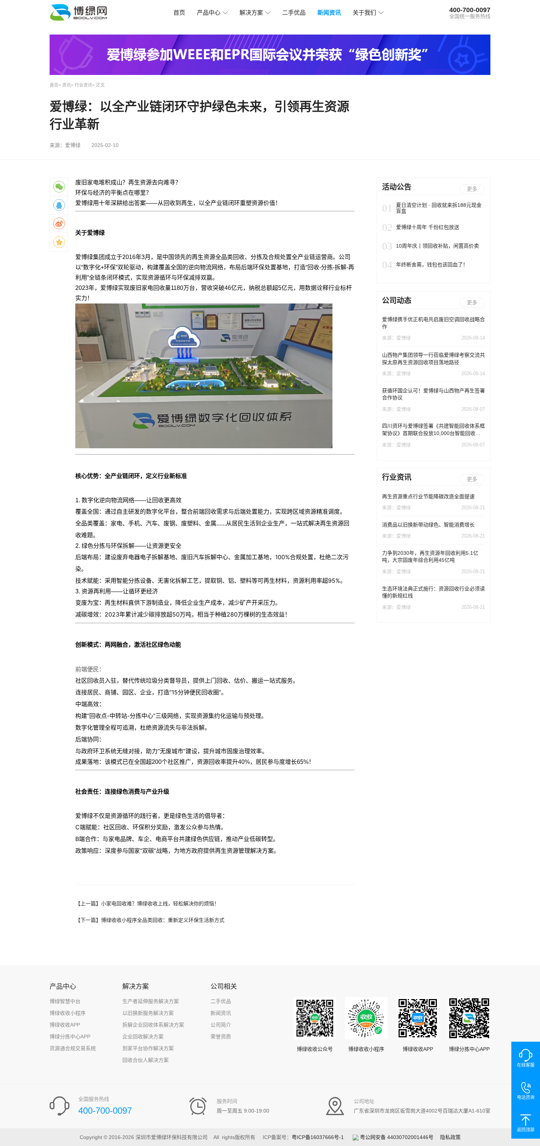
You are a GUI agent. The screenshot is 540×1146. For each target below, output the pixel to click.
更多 (472, 189)
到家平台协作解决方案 (148, 1048)
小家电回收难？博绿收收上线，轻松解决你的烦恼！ (147, 903)
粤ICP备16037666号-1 (318, 1137)
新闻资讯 (329, 13)
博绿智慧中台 (65, 1001)
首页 (179, 13)
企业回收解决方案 (142, 1036)
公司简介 (220, 1025)
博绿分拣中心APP (70, 1036)
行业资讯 (83, 85)
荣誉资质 (220, 1036)
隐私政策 (450, 1137)
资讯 (66, 85)
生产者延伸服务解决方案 (150, 1001)
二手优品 (294, 13)
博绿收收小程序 (68, 1013)
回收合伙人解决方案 (145, 1060)
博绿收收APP (65, 1025)
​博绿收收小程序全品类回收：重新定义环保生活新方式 (149, 920)
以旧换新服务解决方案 (148, 1013)
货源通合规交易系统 (73, 1048)
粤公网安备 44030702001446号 (396, 1137)
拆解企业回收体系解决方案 (153, 1025)
